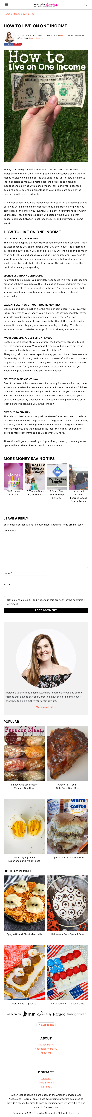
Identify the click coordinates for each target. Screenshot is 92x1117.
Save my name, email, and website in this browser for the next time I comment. (46, 602)
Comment (10, 530)
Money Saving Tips (23, 14)
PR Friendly (46, 1086)
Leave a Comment (36, 38)
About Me (46, 1052)
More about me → (46, 707)
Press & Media (46, 1082)
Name (8, 573)
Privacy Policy (46, 1044)
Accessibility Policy (46, 1048)
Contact (46, 1078)
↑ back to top (46, 1025)
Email (8, 584)
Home (7, 14)
